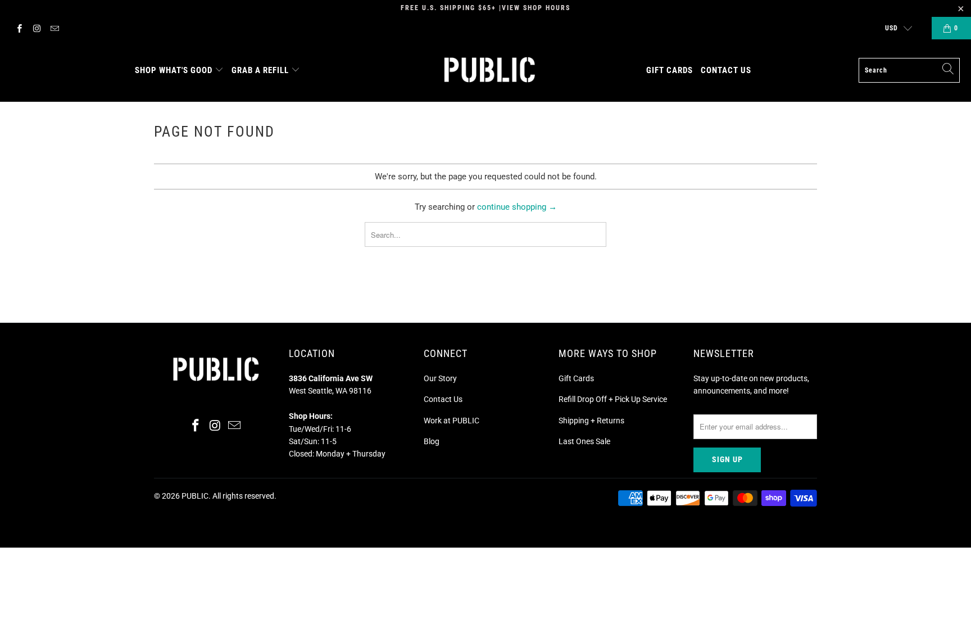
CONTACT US (726, 70)
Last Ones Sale (584, 441)
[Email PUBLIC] (54, 28)
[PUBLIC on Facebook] (19, 28)
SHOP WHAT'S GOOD (173, 70)
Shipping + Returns (591, 420)
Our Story (440, 378)
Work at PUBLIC (451, 420)
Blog (431, 441)
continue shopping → (517, 207)
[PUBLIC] (490, 70)
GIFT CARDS (669, 70)
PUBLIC (195, 495)
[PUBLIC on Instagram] (36, 28)
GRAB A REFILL (260, 70)
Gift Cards (576, 378)
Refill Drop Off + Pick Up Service (613, 399)
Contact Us (443, 399)
